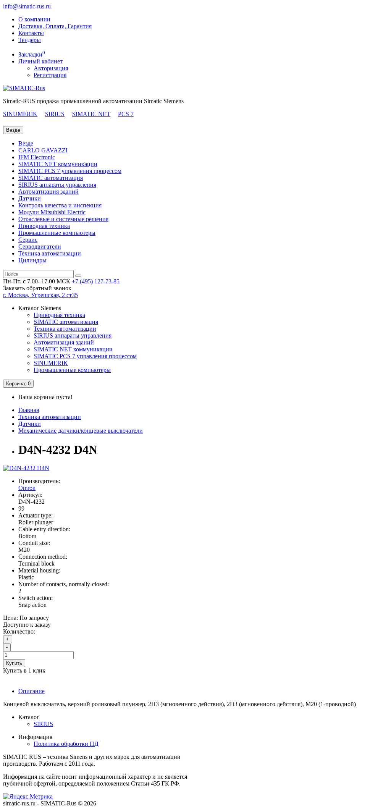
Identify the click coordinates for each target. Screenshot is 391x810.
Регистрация (50, 75)
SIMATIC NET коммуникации (57, 164)
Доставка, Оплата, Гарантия (55, 26)
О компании (34, 19)
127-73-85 (96, 281)
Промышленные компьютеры (56, 233)
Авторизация (51, 68)
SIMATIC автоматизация (50, 178)
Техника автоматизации (49, 253)
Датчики (29, 198)
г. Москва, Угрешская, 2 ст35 (40, 295)
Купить (14, 663)
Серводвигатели (39, 246)
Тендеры (29, 40)
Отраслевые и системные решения (63, 219)
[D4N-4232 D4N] (26, 468)
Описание (31, 691)
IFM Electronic (36, 157)
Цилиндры (32, 260)
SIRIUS (55, 114)
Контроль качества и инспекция (60, 205)
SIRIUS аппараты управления (57, 184)
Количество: (19, 631)
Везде (25, 143)
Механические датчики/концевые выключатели (80, 430)
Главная (28, 410)
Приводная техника (44, 226)
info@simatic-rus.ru (27, 6)
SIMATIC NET (91, 114)
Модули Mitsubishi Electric (52, 212)
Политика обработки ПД (66, 743)
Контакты (31, 33)
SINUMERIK (20, 114)
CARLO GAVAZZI (43, 150)
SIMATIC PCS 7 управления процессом (69, 171)
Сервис (27, 239)
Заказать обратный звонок (37, 288)
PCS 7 (126, 114)
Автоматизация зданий (48, 191)
